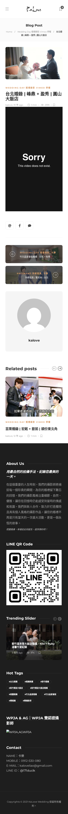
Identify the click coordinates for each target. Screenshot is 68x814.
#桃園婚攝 (13, 694)
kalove (9, 105)
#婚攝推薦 (29, 682)
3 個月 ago (17, 652)
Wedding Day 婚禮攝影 (35, 252)
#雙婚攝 (12, 701)
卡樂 (53, 252)
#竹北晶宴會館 (50, 694)
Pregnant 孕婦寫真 (29, 273)
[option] (34, 406)
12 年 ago (18, 436)
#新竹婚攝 (44, 682)
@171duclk (27, 770)
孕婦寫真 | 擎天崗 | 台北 (36, 277)
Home (9, 31)
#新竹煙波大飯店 (16, 688)
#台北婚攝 (13, 682)
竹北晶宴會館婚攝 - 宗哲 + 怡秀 (35, 256)
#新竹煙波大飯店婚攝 (39, 688)
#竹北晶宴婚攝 (31, 694)
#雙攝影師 (27, 701)
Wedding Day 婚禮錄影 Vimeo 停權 (34, 31)
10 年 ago (18, 105)
